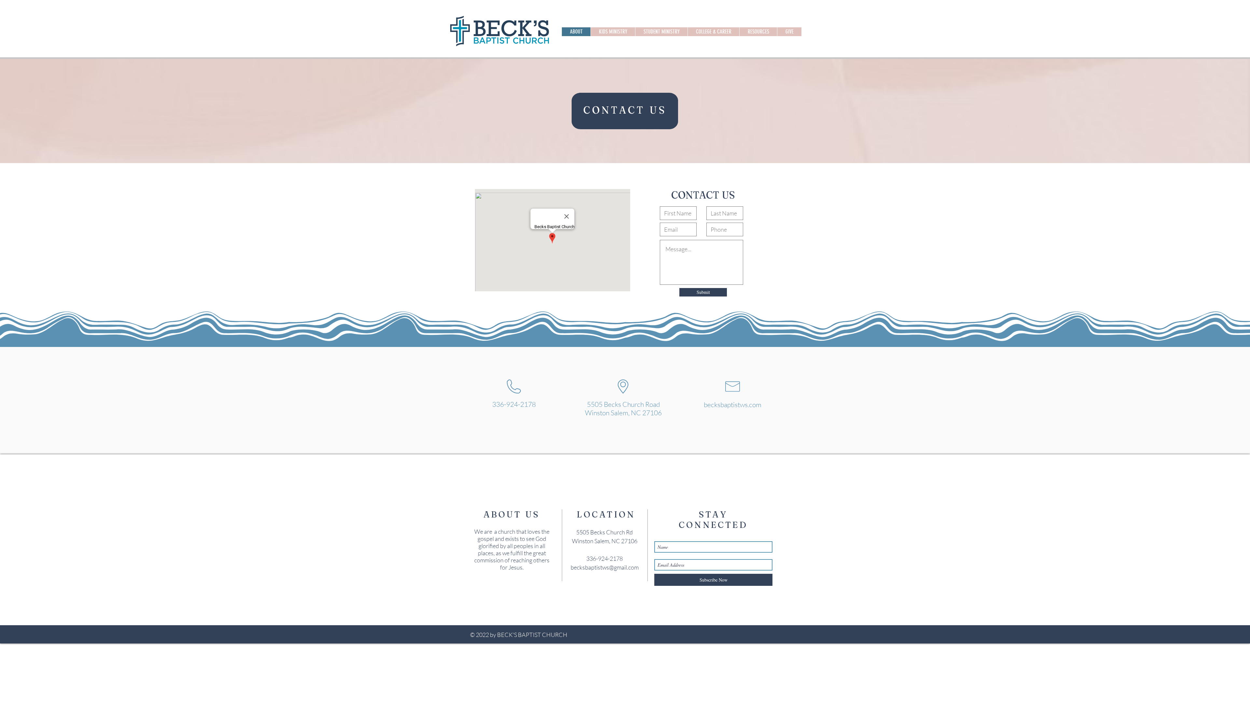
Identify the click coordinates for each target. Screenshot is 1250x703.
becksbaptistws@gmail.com (605, 567)
